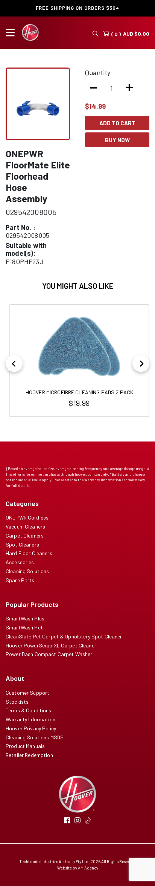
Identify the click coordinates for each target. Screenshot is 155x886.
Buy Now (117, 140)
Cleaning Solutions (27, 571)
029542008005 (31, 211)
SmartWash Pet (24, 627)
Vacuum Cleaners (25, 526)
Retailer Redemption (29, 755)
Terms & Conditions (29, 710)
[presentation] (14, 363)
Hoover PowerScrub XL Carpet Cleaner (51, 645)
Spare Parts (20, 580)
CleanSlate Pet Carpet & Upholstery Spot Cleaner (64, 636)
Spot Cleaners (22, 544)
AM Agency (88, 867)
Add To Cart (117, 123)
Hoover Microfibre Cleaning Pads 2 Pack (79, 392)
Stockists (17, 701)
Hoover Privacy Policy (31, 728)
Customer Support (27, 692)
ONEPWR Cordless (27, 517)
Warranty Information (30, 719)
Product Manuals (25, 746)
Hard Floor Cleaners (29, 553)
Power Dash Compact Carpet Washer (49, 654)
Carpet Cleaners (25, 535)
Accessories (20, 562)
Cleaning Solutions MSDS (35, 737)
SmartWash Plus (25, 618)
